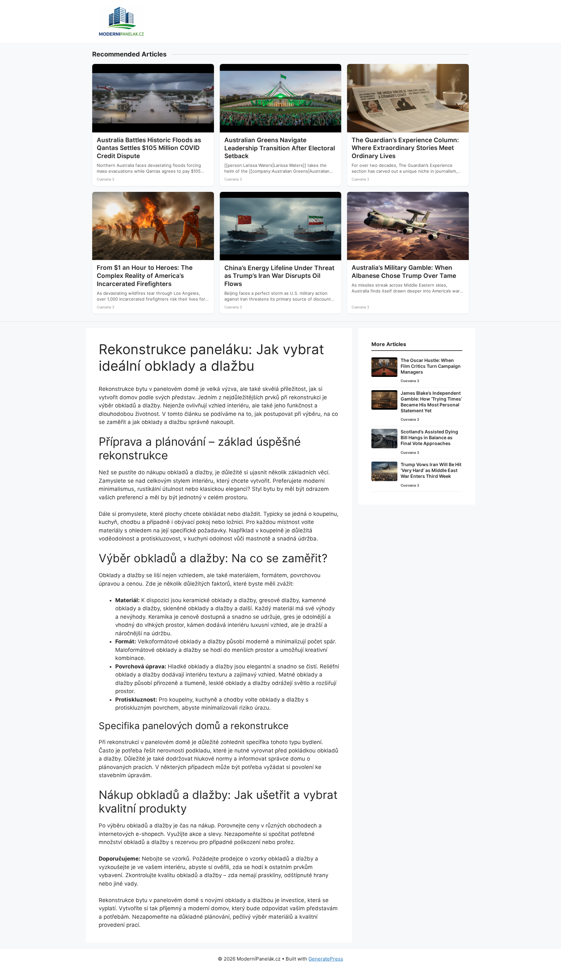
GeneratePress (325, 959)
